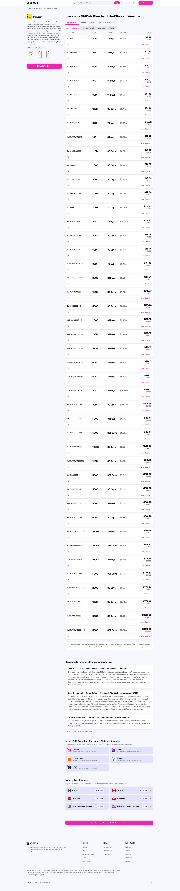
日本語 (127, 850)
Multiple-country (106, 22)
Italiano (127, 861)
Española (128, 858)
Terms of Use (107, 850)
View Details (145, 44)
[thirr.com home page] (31, 55)
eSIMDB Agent (87, 861)
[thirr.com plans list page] (40, 55)
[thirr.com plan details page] (48, 55)
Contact (106, 854)
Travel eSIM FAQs (88, 854)
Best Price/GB (89, 28)
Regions (84, 847)
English (128, 847)
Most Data (101, 28)
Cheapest (75, 28)
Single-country (87, 22)
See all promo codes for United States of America (108, 823)
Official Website (43, 66)
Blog (83, 850)
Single (117, 3)
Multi (122, 3)
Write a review (146, 3)
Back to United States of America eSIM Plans (43, 8)
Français (128, 854)
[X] (151, 882)
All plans (71, 22)
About (84, 858)
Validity (111, 28)
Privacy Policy (108, 847)
